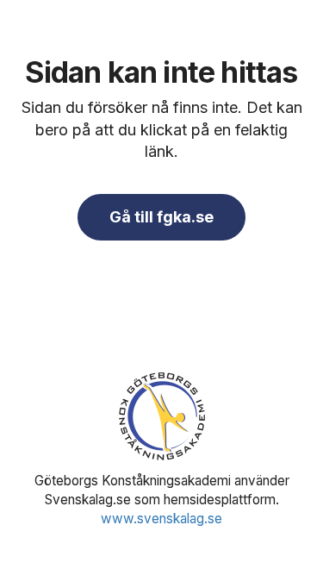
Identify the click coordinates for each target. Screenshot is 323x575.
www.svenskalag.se (161, 518)
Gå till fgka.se (161, 217)
